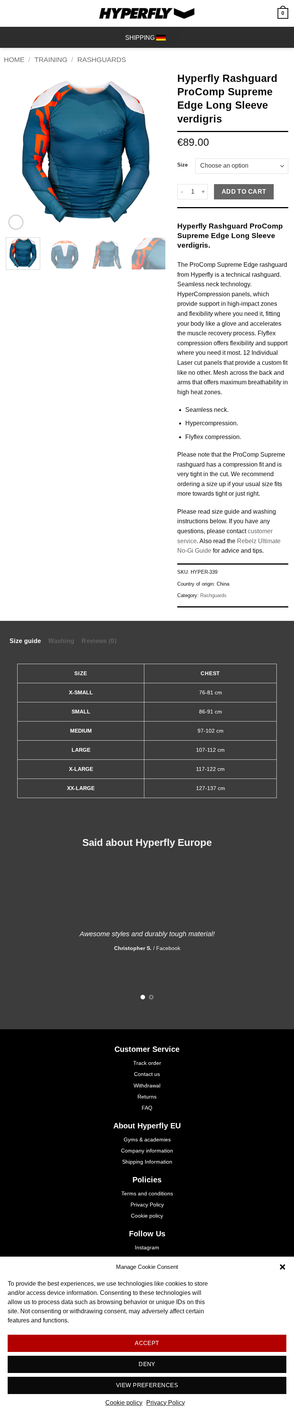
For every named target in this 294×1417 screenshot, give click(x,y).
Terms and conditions (147, 1193)
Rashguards (101, 60)
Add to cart (244, 191)
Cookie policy (123, 1402)
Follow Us (147, 1233)
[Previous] (19, 151)
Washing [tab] (61, 641)
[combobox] (149, 38)
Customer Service (147, 1049)
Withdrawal (147, 1085)
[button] (282, 1267)
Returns (147, 1097)
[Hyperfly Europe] (147, 13)
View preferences (147, 1385)
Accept (147, 1343)
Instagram (147, 1247)
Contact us (147, 1074)
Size (182, 165)
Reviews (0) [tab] (99, 641)
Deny (147, 1364)
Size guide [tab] (25, 641)
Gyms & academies (147, 1139)
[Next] (153, 151)
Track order (147, 1063)
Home (14, 60)
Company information (147, 1151)
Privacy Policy (165, 1402)
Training (50, 60)
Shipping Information (147, 1162)
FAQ (147, 1108)
